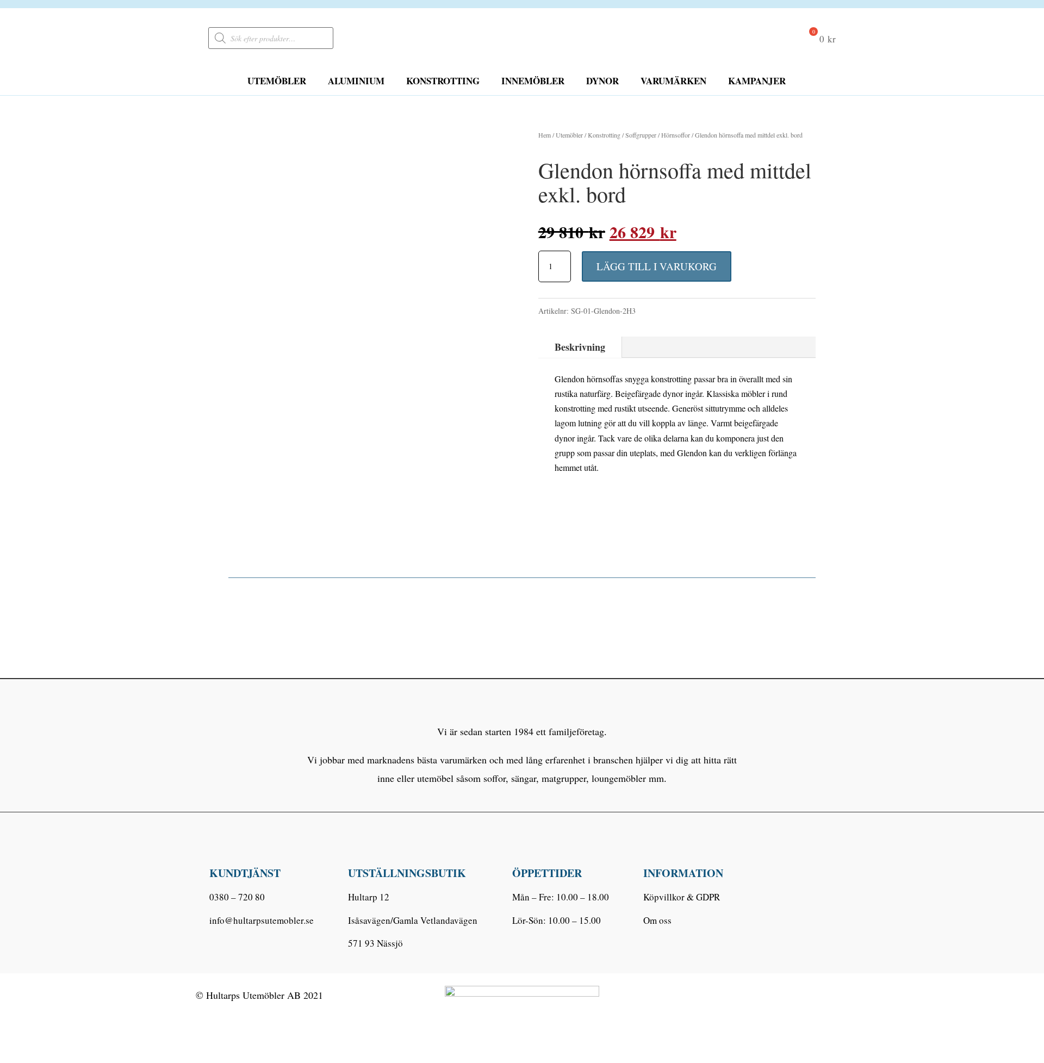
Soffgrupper (640, 134)
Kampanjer (757, 81)
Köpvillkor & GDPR (681, 897)
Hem (544, 134)
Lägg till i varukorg (656, 266)
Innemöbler (532, 81)
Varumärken (673, 81)
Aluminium (356, 81)
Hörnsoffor (675, 134)
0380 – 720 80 (237, 897)
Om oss (657, 920)
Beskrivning (580, 347)
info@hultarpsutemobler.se (261, 920)
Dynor (602, 81)
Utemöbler (276, 81)
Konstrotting (443, 81)
